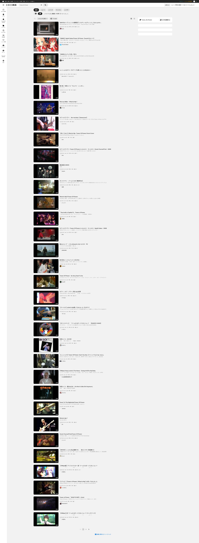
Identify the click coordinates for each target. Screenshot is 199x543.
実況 (24, 1)
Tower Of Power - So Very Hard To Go (71, 276)
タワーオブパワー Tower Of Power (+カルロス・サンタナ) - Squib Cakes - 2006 (83, 228)
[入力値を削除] (41, 5)
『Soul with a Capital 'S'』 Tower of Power (72, 212)
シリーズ (50, 10)
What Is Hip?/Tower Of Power (69, 196)
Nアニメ (27, 1)
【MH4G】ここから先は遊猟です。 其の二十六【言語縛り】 (77, 450)
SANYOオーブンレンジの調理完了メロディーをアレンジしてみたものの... (80, 22)
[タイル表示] (134, 18)
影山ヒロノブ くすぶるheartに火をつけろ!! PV (74, 244)
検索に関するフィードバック (104, 534)
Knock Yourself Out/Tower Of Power (71, 434)
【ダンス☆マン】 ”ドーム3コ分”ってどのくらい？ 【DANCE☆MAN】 (81, 323)
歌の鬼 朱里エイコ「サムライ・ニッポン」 (72, 86)
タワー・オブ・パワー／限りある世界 (70, 291)
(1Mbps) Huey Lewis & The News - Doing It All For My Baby (77, 370)
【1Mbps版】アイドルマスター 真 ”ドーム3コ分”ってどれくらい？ (78, 465)
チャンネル (16, 1)
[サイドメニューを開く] (3, 5)
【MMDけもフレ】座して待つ (68, 54)
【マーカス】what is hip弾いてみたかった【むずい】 (75, 307)
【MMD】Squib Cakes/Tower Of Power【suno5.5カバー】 (77, 38)
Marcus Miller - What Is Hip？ (68, 101)
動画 (6, 1)
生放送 (11, 1)
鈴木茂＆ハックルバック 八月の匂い (70, 260)
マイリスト (58, 10)
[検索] (45, 5)
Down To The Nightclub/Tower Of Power (72, 402)
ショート (43, 10)
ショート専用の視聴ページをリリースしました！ (183, 5)
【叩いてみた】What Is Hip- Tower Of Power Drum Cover (77, 133)
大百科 (21, 1)
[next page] (89, 529)
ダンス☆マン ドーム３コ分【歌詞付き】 (71, 181)
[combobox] (30, 5)
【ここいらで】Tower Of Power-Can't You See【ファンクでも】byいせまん (82, 355)
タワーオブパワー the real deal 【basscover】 (74, 117)
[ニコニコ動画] (11, 5)
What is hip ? (63, 418)
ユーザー (66, 10)
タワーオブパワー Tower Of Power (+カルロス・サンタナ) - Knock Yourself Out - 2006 (85, 149)
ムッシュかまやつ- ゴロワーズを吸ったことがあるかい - (75, 70)
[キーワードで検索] (36, 13)
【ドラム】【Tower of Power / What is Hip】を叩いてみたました (78, 481)
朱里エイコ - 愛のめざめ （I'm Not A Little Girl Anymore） (76, 386)
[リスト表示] (131, 18)
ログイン (181, 1)
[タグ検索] (40, 13)
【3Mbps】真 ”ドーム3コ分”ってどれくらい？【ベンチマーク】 (78, 513)
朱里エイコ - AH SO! (66, 339)
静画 (8, 1)
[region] (3, 275)
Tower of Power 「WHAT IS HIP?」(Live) (72, 497)
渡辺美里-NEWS (64, 165)
